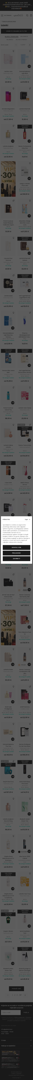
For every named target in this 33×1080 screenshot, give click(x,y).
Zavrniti (16, 559)
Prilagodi (16, 553)
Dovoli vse (16, 547)
